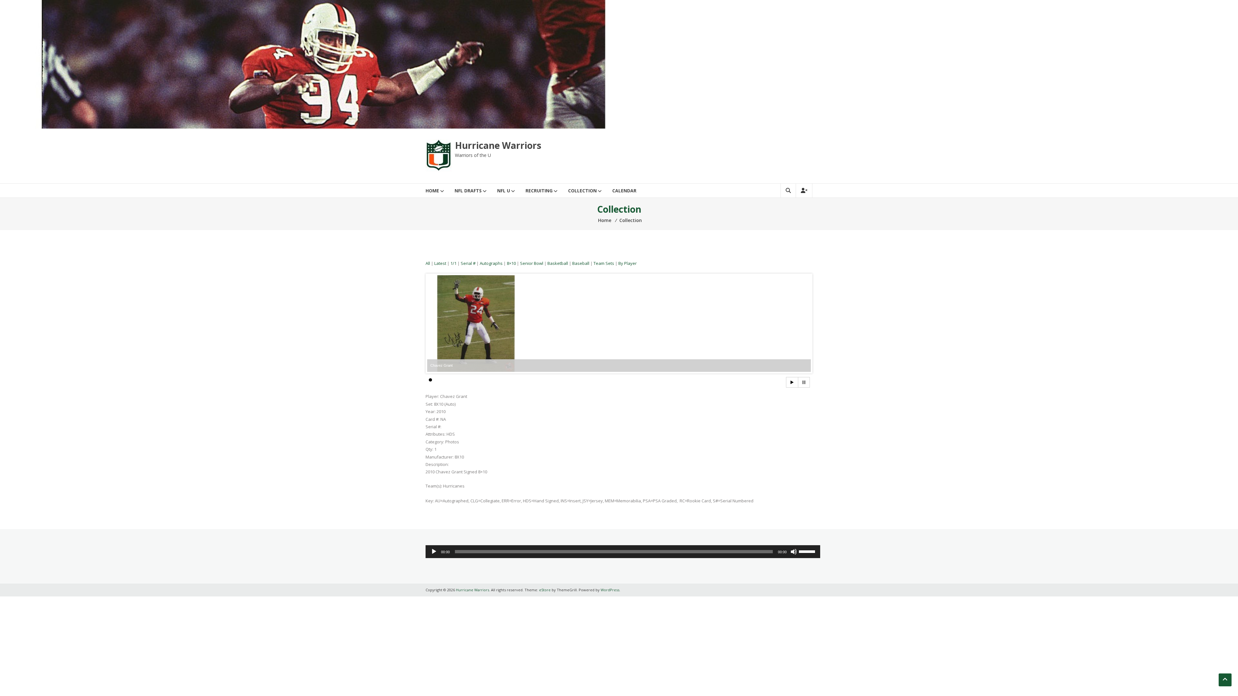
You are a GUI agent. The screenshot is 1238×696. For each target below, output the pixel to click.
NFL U (503, 191)
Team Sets (604, 263)
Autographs (491, 263)
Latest (440, 263)
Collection (582, 191)
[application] (623, 551)
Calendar (624, 191)
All (428, 263)
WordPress (610, 589)
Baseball (580, 263)
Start (792, 382)
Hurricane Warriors (498, 145)
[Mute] (794, 551)
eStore (545, 589)
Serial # (468, 263)
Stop (803, 382)
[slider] (808, 551)
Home (432, 191)
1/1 (453, 263)
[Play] (434, 551)
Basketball (557, 263)
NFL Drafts (468, 191)
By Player (627, 263)
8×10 (511, 263)
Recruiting (539, 191)
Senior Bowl (531, 263)
